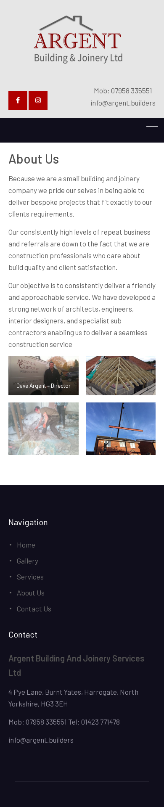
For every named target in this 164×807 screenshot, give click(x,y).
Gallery (27, 560)
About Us (31, 592)
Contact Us (34, 608)
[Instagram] (38, 100)
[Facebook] (17, 100)
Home (26, 544)
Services (30, 576)
